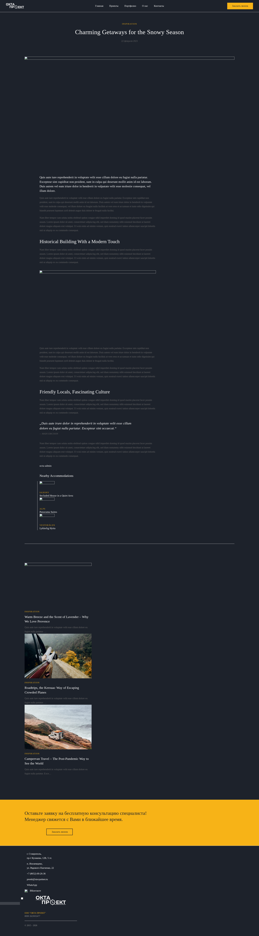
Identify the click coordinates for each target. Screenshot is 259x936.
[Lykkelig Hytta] (47, 518)
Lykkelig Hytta (47, 528)
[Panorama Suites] (47, 502)
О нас (145, 6)
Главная (99, 6)
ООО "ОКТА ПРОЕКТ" (35, 913)
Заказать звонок (59, 832)
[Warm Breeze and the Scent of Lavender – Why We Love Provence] (58, 585)
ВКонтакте (35, 890)
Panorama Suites (48, 512)
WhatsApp (32, 885)
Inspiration (129, 24)
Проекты (113, 6)
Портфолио (130, 6)
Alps (42, 509)
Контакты (159, 6)
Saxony (44, 492)
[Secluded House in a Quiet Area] (47, 486)
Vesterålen (47, 525)
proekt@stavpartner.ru (37, 879)
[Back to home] (15, 6)
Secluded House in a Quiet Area (56, 495)
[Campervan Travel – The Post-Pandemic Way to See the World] (58, 727)
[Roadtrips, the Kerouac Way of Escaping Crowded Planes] (58, 656)
